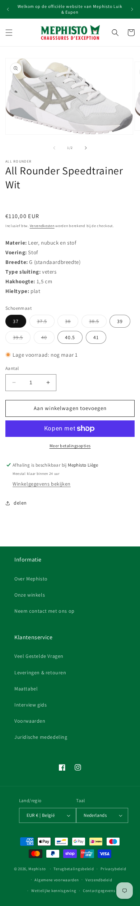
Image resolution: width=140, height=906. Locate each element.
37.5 (46, 323)
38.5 (98, 323)
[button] (9, 32)
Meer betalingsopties (70, 445)
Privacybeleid (113, 868)
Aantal (12, 368)
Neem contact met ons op (44, 611)
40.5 (70, 337)
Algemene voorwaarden (56, 879)
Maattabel (26, 688)
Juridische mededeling (40, 737)
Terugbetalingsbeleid (73, 868)
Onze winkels (29, 595)
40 (48, 339)
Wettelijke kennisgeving (53, 890)
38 (71, 323)
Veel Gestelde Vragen (39, 656)
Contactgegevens (99, 890)
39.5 (22, 339)
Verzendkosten (42, 225)
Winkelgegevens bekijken (42, 484)
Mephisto (37, 868)
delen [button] (20, 503)
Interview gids (30, 705)
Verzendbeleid (98, 879)
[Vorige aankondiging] (8, 9)
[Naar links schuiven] (54, 148)
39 (120, 321)
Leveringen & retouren (40, 672)
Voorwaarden (30, 721)
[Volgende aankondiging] (132, 9)
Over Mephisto (31, 578)
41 (96, 337)
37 (16, 321)
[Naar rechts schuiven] (86, 148)
